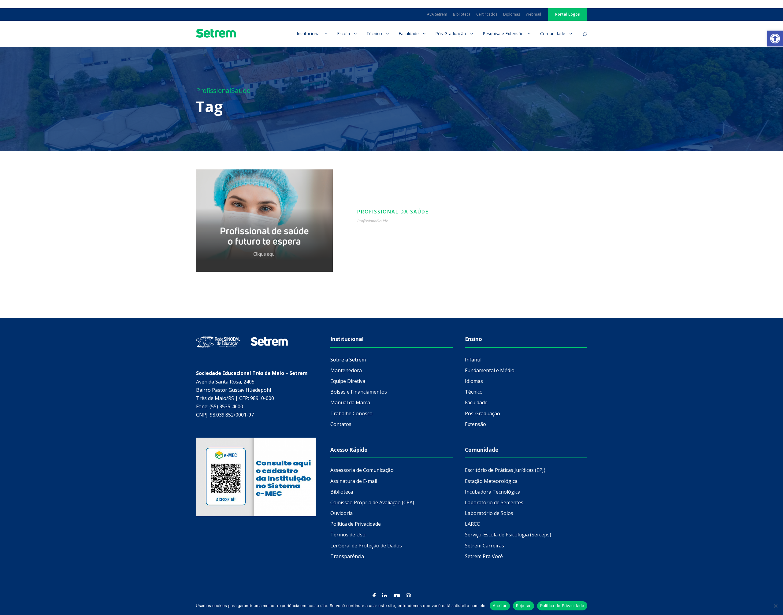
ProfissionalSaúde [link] (372, 221)
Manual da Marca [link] (350, 402)
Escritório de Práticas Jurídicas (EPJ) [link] (505, 470)
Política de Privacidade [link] (355, 524)
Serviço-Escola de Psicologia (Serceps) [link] (508, 534)
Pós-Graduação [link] (450, 33)
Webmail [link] (533, 14)
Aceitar (500, 605)
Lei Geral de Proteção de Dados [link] (366, 545)
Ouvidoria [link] (341, 513)
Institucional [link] (309, 33)
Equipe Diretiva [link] (347, 381)
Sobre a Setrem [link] (348, 359)
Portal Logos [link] (567, 14)
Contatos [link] (340, 424)
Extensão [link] (475, 424)
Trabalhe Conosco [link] (351, 413)
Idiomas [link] (474, 381)
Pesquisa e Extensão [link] (503, 33)
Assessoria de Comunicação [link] (362, 470)
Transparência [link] (347, 556)
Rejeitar (523, 605)
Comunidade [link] (552, 33)
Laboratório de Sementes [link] (494, 502)
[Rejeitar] (775, 606)
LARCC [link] (472, 524)
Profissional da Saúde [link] (393, 211)
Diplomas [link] (511, 14)
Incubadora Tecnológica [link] (492, 491)
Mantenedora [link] (346, 370)
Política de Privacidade (562, 605)
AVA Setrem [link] (437, 14)
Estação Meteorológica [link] (491, 481)
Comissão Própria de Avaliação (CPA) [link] (372, 502)
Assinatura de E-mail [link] (353, 481)
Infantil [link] (473, 359)
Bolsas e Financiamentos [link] (358, 391)
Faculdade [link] (409, 33)
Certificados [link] (486, 14)
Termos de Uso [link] (348, 534)
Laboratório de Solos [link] (489, 513)
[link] (775, 38)
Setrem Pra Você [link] (484, 556)
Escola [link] (343, 33)
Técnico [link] (374, 33)
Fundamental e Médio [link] (489, 370)
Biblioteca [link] (461, 14)
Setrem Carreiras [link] (484, 545)
